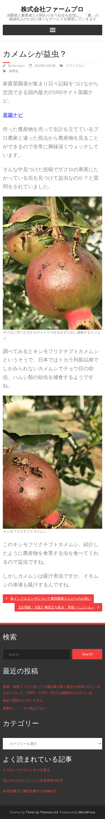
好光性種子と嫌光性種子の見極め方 (30, 791)
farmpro (18, 65)
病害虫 (13, 71)
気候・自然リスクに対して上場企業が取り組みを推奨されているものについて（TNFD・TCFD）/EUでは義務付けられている (51, 689)
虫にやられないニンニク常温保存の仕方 (33, 780)
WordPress (87, 812)
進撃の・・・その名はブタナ (24, 708)
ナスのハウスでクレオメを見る (26, 769)
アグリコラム (75, 65)
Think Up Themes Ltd (42, 812)
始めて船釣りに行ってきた (23, 700)
